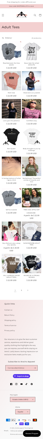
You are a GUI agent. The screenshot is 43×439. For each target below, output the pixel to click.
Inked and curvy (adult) (31, 93)
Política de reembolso (17, 431)
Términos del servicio (16, 434)
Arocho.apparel (19, 428)
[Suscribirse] (34, 368)
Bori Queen (11, 148)
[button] (2, 15)
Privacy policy (9, 330)
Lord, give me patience (11, 120)
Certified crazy (31, 120)
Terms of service (10, 325)
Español (20, 412)
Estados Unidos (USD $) (20, 399)
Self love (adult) (11, 210)
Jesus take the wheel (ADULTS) (31, 64)
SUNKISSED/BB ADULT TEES (31, 244)
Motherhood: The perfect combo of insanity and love (32, 180)
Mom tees (11, 93)
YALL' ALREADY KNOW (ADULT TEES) (11, 276)
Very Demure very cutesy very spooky (11, 244)
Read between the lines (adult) (11, 64)
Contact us (8, 310)
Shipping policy (10, 320)
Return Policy (9, 315)
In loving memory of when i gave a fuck (11, 179)
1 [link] (15, 290)
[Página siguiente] (27, 290)
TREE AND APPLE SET (32, 210)
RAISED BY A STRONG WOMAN (32, 276)
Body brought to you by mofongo (31, 149)
